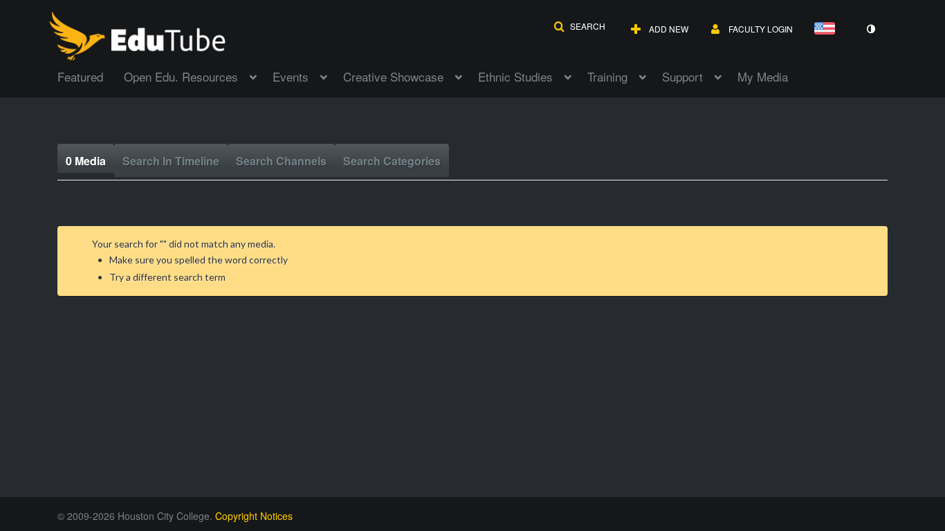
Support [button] (682, 76)
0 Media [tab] (86, 161)
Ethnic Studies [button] (515, 76)
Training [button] (607, 76)
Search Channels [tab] (281, 161)
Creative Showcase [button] (393, 76)
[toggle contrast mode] (870, 29)
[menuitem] (90, 75)
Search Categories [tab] (392, 161)
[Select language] (827, 29)
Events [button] (291, 76)
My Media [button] (762, 76)
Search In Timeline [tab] (170, 161)
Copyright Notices (254, 516)
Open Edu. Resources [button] (181, 76)
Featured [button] (80, 76)
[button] (579, 26)
